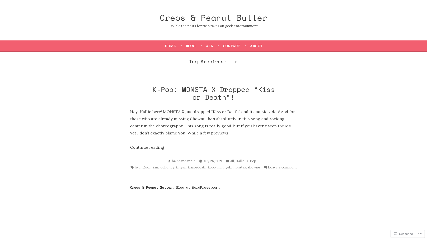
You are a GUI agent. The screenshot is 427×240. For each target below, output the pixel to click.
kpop (212, 167)
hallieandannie (183, 161)
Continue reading (147, 147)
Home (170, 46)
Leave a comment (282, 167)
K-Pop (251, 161)
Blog (191, 46)
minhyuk (224, 167)
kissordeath (197, 167)
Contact (231, 46)
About (256, 46)
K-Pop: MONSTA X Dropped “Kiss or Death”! (213, 93)
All (209, 46)
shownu (254, 167)
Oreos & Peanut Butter (213, 17)
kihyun (181, 167)
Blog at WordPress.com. (198, 187)
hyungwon (143, 167)
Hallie (240, 161)
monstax (239, 167)
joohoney (166, 167)
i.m (155, 167)
